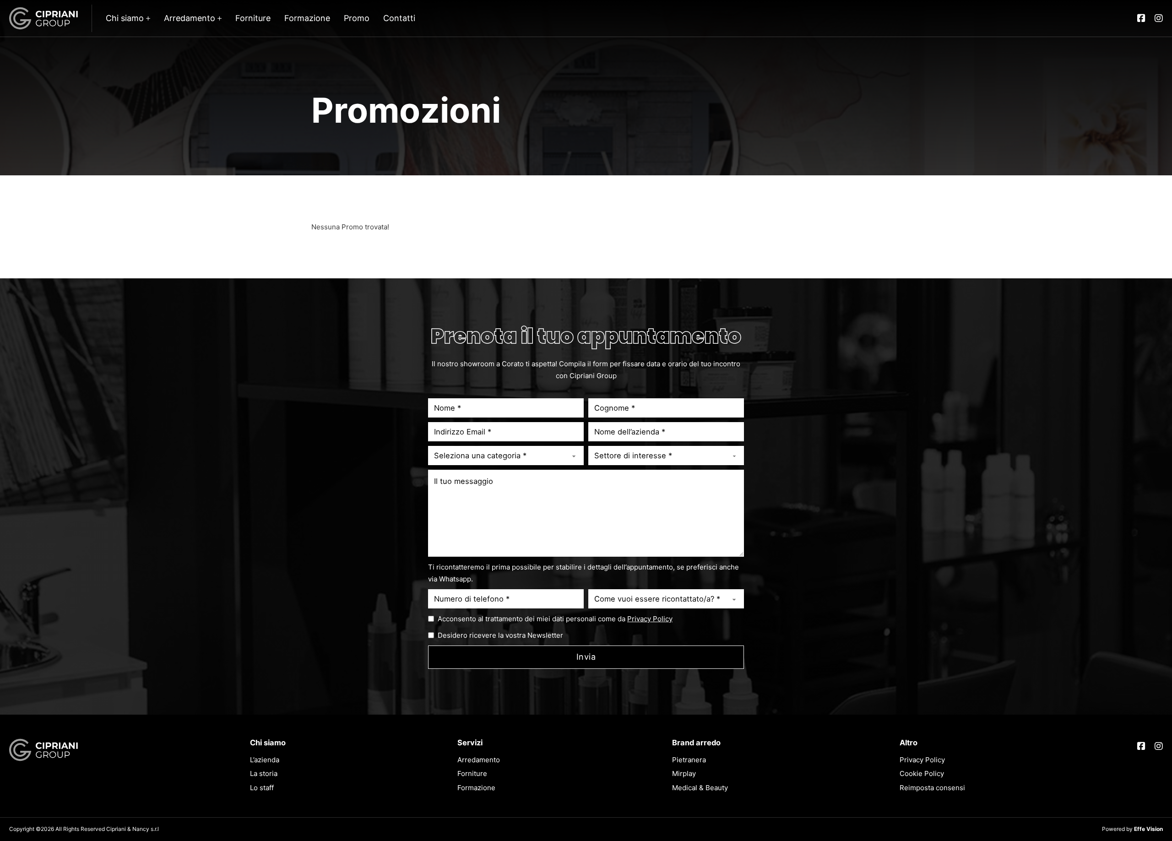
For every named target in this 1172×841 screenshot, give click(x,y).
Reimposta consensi (932, 787)
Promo (356, 18)
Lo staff (262, 787)
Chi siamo (125, 18)
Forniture (253, 18)
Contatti (399, 18)
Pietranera (689, 759)
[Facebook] (1141, 18)
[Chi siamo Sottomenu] (148, 18)
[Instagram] (1159, 18)
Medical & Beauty (700, 787)
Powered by (1132, 828)
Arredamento (189, 18)
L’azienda (264, 759)
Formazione (307, 18)
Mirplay (684, 773)
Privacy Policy (650, 618)
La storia (263, 773)
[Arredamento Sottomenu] (219, 18)
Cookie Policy (922, 773)
